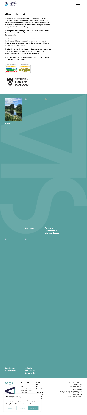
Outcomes (29, 228)
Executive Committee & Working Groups (52, 230)
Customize (11, 408)
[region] (22, 403)
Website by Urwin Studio (75, 396)
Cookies (79, 394)
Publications (39, 385)
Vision (7, 123)
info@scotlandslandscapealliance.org (71, 391)
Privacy (74, 394)
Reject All (22, 408)
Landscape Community (10, 369)
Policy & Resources (41, 387)
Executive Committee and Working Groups (27, 389)
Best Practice (39, 388)
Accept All (33, 408)
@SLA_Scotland (77, 389)
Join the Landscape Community (30, 370)
